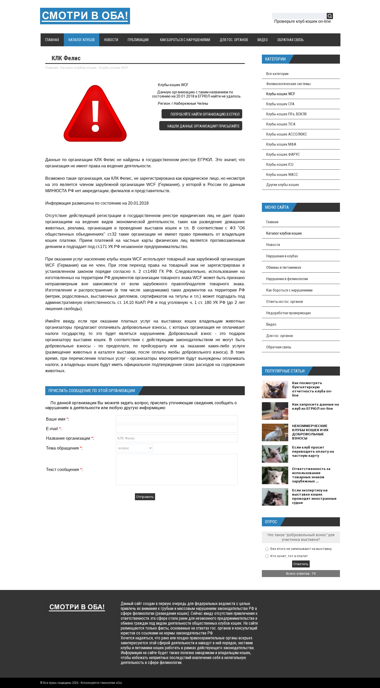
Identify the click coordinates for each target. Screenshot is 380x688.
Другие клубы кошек (282, 184)
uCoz (119, 683)
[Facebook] (284, 608)
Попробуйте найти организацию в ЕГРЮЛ (205, 114)
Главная (51, 68)
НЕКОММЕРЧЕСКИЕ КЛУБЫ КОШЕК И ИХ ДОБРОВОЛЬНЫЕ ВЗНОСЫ (310, 432)
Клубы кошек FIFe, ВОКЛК (286, 114)
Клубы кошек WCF (113, 68)
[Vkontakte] (274, 608)
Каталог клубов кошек (78, 68)
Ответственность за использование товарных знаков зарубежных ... (311, 475)
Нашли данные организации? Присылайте (204, 126)
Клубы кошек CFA (280, 104)
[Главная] (85, 21)
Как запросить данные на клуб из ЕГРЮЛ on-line (315, 406)
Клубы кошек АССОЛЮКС (286, 134)
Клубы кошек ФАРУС (283, 154)
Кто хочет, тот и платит (289, 556)
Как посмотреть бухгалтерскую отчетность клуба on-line (312, 389)
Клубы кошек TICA (280, 124)
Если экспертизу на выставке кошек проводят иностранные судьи (314, 496)
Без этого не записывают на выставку (301, 549)
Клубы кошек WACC (282, 174)
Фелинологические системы (288, 83)
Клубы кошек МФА (281, 144)
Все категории (277, 73)
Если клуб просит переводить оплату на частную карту (313, 451)
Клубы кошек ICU (279, 164)
